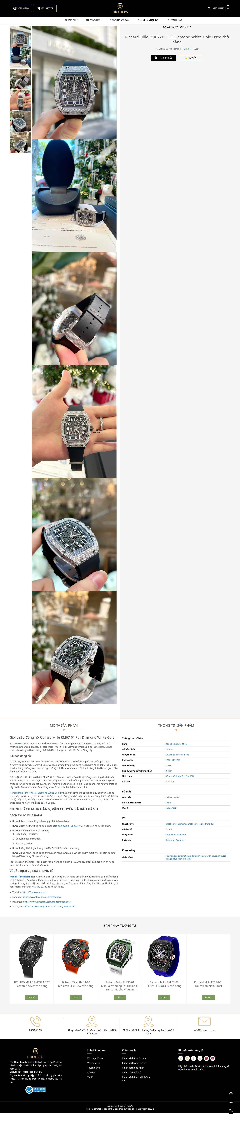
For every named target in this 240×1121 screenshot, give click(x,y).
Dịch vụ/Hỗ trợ (95, 1058)
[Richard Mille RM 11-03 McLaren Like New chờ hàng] (76, 956)
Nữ (172, 781)
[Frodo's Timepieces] (120, 8)
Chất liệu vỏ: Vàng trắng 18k (201, 824)
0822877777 (47, 8)
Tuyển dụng (175, 20)
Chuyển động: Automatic (177, 754)
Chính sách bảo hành (133, 1067)
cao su (168, 765)
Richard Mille (16, 743)
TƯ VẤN (193, 57)
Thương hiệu (94, 20)
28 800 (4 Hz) (171, 808)
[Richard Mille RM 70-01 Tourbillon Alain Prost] (208, 956)
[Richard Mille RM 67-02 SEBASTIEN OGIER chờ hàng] (164, 956)
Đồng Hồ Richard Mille (177, 27)
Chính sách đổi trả (131, 1072)
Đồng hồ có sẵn (119, 20)
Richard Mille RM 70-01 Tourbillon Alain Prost (208, 984)
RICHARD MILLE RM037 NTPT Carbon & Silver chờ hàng (31, 984)
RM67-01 (169, 749)
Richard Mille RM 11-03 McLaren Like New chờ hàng (75, 984)
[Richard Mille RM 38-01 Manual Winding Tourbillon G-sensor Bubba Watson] (120, 956)
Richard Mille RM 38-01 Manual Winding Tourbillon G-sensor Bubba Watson (120, 985)
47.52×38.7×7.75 (172, 760)
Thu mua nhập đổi (148, 20)
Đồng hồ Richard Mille (176, 744)
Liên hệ (91, 1072)
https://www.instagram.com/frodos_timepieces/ (49, 906)
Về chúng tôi (94, 1063)
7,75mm (169, 829)
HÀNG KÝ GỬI (165, 57)
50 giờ (168, 802)
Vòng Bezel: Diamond (175, 834)
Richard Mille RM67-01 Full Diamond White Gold (35, 792)
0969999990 (22, 8)
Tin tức (91, 1077)
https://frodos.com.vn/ (34, 892)
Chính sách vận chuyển (134, 1063)
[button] (232, 968)
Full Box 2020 (188, 776)
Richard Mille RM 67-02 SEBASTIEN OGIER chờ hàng (164, 984)
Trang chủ (71, 20)
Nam (167, 781)
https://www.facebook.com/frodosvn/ (42, 896)
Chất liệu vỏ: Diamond (175, 824)
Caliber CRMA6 (172, 797)
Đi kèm (168, 771)
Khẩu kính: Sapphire (175, 840)
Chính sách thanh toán (134, 1058)
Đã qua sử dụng (173, 776)
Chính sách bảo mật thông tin (136, 1079)
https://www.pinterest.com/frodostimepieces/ (47, 901)
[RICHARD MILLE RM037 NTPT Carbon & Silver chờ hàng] (31, 956)
